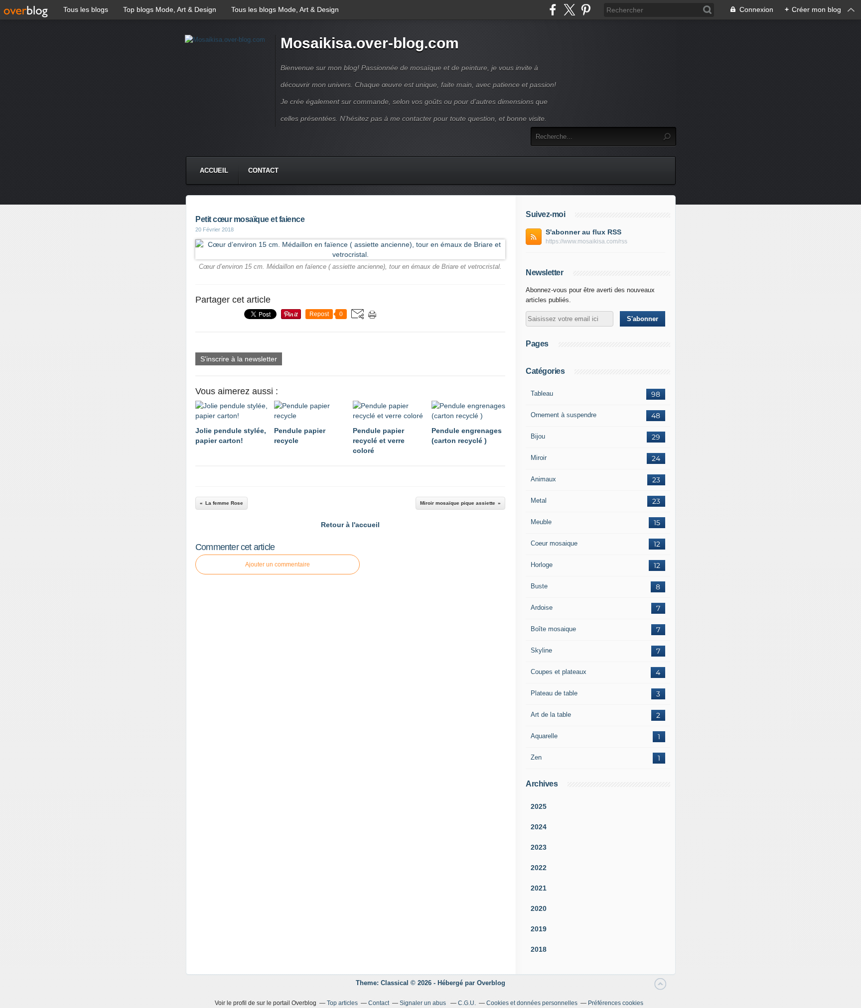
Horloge (542, 564)
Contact (263, 170)
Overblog (491, 983)
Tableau (542, 393)
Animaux (543, 479)
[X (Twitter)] (569, 9)
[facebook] (553, 9)
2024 (539, 827)
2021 (539, 888)
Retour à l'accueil (350, 525)
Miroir (539, 457)
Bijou (538, 436)
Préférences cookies (615, 1003)
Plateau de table (554, 693)
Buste (539, 586)
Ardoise (542, 607)
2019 (539, 929)
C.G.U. (467, 1003)
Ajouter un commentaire (277, 564)
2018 (539, 949)
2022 (539, 868)
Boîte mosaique (553, 629)
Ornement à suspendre (563, 415)
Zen (536, 757)
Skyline (541, 650)
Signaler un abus (423, 1003)
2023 (539, 847)
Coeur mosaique (554, 543)
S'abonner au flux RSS (583, 232)
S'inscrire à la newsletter (238, 359)
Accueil (214, 170)
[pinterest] (585, 9)
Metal (539, 500)
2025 (539, 806)
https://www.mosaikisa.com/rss (586, 241)
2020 (539, 908)
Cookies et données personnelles (531, 1003)
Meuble (541, 522)
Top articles (342, 1003)
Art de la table (551, 714)
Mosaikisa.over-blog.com (370, 43)
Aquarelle (544, 736)
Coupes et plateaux (558, 671)
